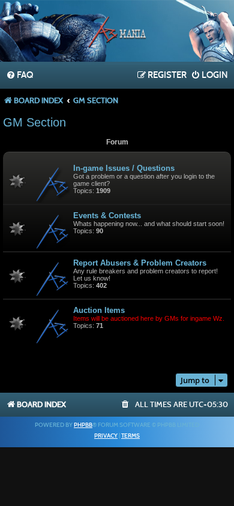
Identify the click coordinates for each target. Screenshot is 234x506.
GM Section (34, 122)
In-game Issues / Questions (124, 168)
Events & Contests (107, 215)
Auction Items (99, 310)
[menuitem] (19, 75)
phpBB (83, 425)
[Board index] (117, 32)
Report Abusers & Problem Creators (139, 262)
